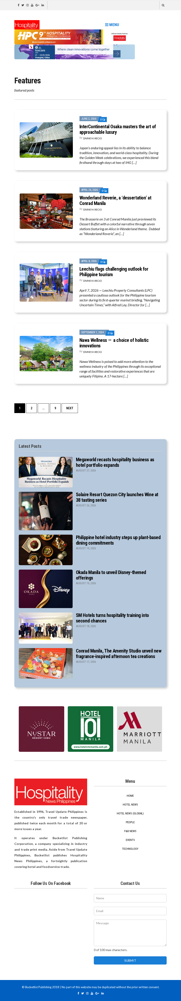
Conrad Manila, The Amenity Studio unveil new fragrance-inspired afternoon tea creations (119, 653)
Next (69, 408)
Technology (130, 848)
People (130, 822)
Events (130, 840)
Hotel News (130, 804)
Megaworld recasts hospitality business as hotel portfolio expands (115, 462)
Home (130, 795)
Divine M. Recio (92, 138)
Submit (130, 960)
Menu (113, 24)
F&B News (130, 831)
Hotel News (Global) (130, 813)
